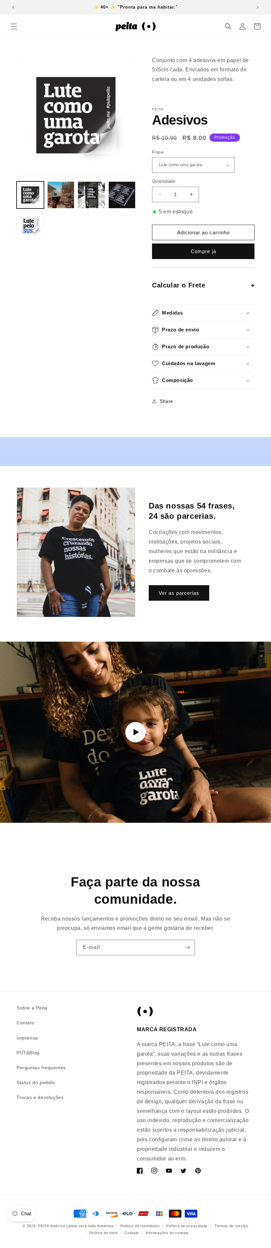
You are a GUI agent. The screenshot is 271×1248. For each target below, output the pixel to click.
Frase (158, 152)
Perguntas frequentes (41, 1067)
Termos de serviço (231, 1226)
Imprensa (27, 1037)
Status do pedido (36, 1082)
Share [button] (166, 401)
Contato (25, 1022)
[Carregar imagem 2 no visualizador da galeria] (61, 195)
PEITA (43, 1226)
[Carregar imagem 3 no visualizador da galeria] (91, 195)
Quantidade (163, 181)
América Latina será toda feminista (81, 1226)
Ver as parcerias (179, 593)
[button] (14, 26)
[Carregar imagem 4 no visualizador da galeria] (122, 195)
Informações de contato (167, 1233)
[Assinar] (187, 947)
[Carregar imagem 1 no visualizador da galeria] (30, 195)
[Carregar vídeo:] (135, 732)
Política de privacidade (187, 1226)
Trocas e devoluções (40, 1097)
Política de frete (103, 1233)
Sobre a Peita (32, 1007)
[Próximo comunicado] (258, 7)
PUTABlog (28, 1052)
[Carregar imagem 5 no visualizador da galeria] (30, 225)
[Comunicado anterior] (13, 7)
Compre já (203, 251)
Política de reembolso (140, 1226)
